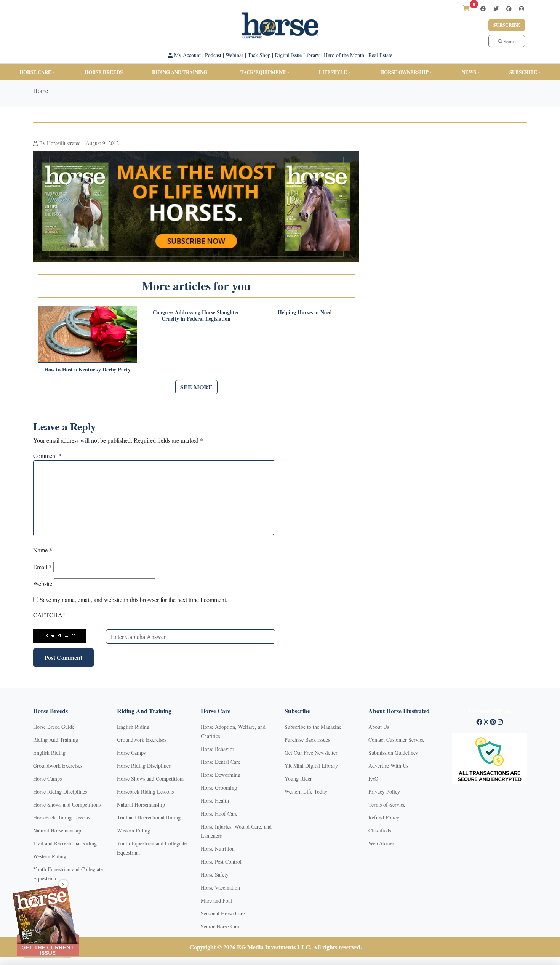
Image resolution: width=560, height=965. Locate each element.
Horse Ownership (404, 71)
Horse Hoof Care (219, 813)
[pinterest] (509, 8)
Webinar (234, 55)
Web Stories (381, 843)
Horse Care (35, 71)
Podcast (213, 55)
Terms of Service (386, 804)
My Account (187, 55)
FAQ (373, 778)
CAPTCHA (49, 615)
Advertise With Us (388, 765)
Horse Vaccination (220, 887)
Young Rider (298, 778)
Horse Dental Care (220, 761)
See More (196, 386)
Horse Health (215, 800)
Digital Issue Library (297, 55)
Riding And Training (55, 739)
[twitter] (496, 8)
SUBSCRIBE (523, 71)
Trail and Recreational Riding (65, 843)
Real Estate (380, 55)
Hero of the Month (344, 55)
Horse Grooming (219, 787)
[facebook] (483, 8)
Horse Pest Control (221, 861)
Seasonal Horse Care (223, 913)
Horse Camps (47, 778)
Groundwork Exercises (57, 765)
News (469, 71)
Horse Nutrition (218, 848)
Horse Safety (215, 874)
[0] (466, 8)
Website (42, 583)
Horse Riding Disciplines (60, 791)
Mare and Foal (216, 900)
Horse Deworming (220, 774)
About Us (378, 726)
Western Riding (49, 856)
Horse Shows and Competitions (67, 804)
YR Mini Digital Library (311, 765)
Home (40, 90)
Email (42, 567)
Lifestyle (333, 71)
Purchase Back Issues (307, 739)
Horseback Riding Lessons (61, 817)
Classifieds (379, 830)
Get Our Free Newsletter (311, 752)
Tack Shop (259, 55)
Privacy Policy (384, 791)
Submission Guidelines (393, 752)
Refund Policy (383, 817)
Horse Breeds (104, 71)
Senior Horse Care (220, 926)
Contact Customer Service (396, 739)
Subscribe (506, 25)
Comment (47, 455)
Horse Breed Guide (53, 726)
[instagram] (521, 8)
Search (509, 41)
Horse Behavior (217, 748)
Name (42, 550)
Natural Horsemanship (57, 830)
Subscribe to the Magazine (313, 726)
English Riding (49, 752)
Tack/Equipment (263, 71)
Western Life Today (306, 791)
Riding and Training (179, 71)
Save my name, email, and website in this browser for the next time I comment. (133, 599)
